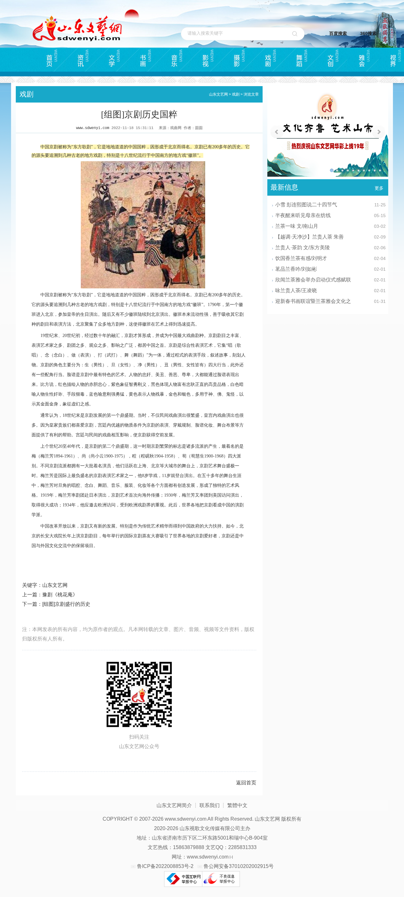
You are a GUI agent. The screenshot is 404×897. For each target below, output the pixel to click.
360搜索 (368, 33)
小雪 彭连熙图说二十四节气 (306, 204)
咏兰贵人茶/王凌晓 (296, 290)
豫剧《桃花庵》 (60, 594)
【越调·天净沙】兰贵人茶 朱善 (309, 236)
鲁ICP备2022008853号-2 (165, 866)
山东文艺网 (218, 94)
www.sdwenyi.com (92, 128)
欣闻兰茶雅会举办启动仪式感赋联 (313, 279)
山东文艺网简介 (174, 805)
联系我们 (209, 805)
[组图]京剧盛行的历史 (66, 604)
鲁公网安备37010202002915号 (239, 866)
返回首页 (246, 782)
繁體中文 (237, 805)
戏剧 (236, 94)
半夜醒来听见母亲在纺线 (303, 215)
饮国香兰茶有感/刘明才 (301, 258)
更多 (379, 188)
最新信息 (284, 187)
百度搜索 (338, 33)
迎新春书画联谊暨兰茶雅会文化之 (313, 301)
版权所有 (291, 819)
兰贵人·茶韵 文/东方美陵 (302, 247)
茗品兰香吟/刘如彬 (296, 269)
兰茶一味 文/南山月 (296, 226)
